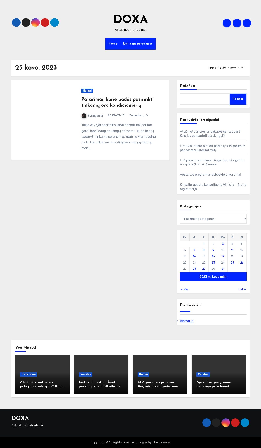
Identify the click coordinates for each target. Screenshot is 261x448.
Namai (87, 90)
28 (194, 268)
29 (204, 268)
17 (222, 256)
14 (194, 256)
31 (222, 268)
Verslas (85, 374)
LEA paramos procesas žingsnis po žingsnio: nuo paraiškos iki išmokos (158, 386)
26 (242, 262)
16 (213, 256)
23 (213, 262)
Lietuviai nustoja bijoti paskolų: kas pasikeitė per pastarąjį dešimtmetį (100, 386)
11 (232, 250)
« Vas (185, 289)
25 (232, 262)
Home (112, 43)
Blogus (142, 442)
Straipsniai (95, 115)
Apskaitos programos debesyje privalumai (210, 174)
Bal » (242, 289)
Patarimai (29, 374)
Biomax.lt (187, 321)
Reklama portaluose (138, 43)
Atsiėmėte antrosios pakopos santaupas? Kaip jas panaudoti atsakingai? (41, 386)
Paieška (187, 86)
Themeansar (161, 442)
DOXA (130, 20)
